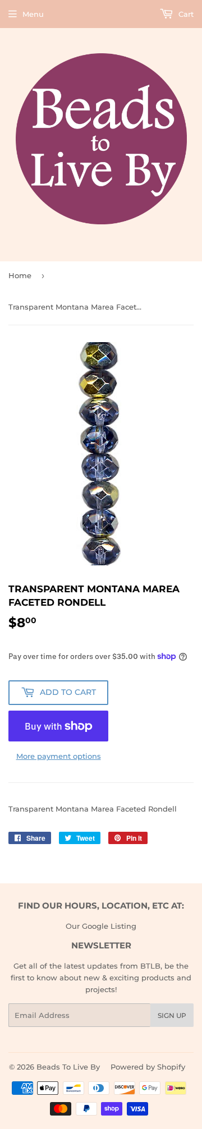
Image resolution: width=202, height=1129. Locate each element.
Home (19, 275)
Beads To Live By (68, 1066)
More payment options (58, 756)
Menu (33, 14)
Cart (185, 14)
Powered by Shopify (148, 1066)
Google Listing (109, 925)
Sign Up (172, 1015)
